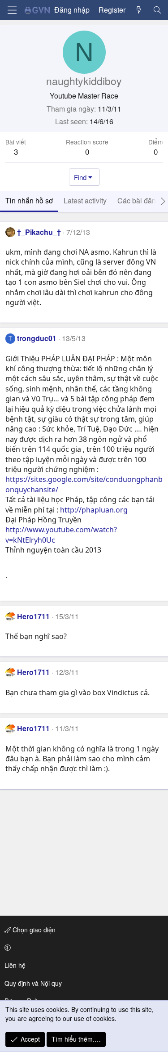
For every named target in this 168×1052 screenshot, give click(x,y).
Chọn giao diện (33, 929)
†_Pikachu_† (39, 232)
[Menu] (12, 10)
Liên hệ (15, 965)
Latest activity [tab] (85, 200)
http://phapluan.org (94, 510)
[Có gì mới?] (139, 9)
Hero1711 (33, 616)
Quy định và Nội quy (33, 983)
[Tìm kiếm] (157, 9)
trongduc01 (36, 338)
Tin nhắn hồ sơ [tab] (29, 200)
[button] (82, 948)
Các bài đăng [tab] (138, 200)
